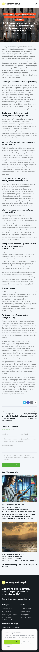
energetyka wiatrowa (13, 17)
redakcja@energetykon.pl (11, 627)
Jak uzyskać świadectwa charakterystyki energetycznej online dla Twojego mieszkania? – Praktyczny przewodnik (18, 516)
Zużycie (19, 20)
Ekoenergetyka (8, 504)
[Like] (4, 402)
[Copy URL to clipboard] (35, 402)
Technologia (30, 560)
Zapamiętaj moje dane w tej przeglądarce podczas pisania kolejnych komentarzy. (20, 440)
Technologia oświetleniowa (13, 562)
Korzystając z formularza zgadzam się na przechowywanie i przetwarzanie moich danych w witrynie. (19, 457)
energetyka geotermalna (25, 14)
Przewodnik (19, 511)
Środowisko (29, 17)
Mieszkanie (24, 509)
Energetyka (8, 14)
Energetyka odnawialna (11, 508)
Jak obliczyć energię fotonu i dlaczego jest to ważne (19, 566)
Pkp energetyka (8, 511)
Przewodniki (30, 511)
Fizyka (22, 560)
